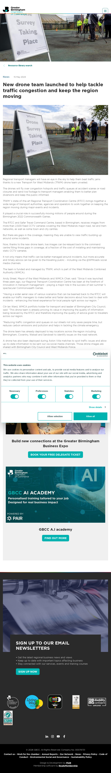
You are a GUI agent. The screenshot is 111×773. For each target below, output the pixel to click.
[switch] (42, 396)
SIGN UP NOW (27, 671)
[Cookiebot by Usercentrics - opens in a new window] (95, 354)
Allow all (90, 416)
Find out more (56, 538)
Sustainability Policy (81, 757)
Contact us (9, 754)
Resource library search (20, 65)
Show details (95, 407)
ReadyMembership (68, 766)
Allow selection (55, 416)
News (6, 77)
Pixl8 (68, 763)
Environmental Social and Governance (49, 757)
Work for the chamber (28, 754)
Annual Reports (50, 754)
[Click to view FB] (64, 736)
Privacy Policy (90, 754)
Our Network (66, 754)
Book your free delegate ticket (55, 454)
